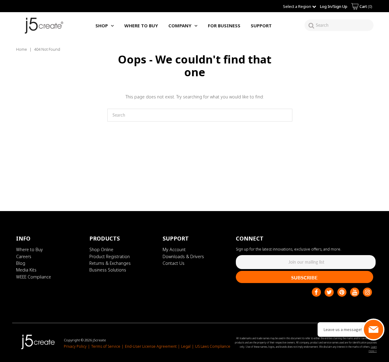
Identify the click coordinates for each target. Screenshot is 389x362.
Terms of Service (105, 346)
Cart (365, 6)
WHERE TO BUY (141, 25)
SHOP (101, 25)
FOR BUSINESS (224, 25)
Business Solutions (107, 270)
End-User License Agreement (151, 346)
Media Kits (26, 270)
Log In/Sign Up (333, 6)
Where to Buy (29, 249)
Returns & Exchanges (110, 263)
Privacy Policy (75, 346)
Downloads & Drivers (183, 256)
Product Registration (109, 256)
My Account (174, 249)
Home (21, 49)
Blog (20, 263)
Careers (23, 256)
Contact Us (173, 263)
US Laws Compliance (212, 346)
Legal (186, 346)
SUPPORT (261, 25)
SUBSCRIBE (304, 277)
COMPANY (179, 25)
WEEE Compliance (33, 277)
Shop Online (101, 249)
